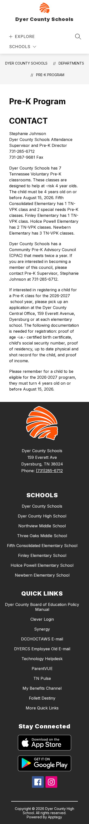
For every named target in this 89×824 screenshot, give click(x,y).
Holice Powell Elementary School (42, 565)
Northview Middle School (42, 525)
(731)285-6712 (49, 470)
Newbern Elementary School (42, 575)
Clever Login (42, 619)
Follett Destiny (42, 698)
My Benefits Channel (42, 688)
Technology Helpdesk (42, 658)
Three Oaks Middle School (42, 535)
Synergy (42, 629)
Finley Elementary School (42, 555)
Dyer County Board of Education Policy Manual (42, 607)
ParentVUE (42, 668)
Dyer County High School (42, 516)
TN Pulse (42, 678)
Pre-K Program (50, 75)
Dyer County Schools (26, 63)
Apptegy (55, 817)
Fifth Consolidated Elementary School (42, 545)
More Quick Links (42, 707)
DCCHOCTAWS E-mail (42, 638)
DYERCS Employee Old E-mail (42, 648)
